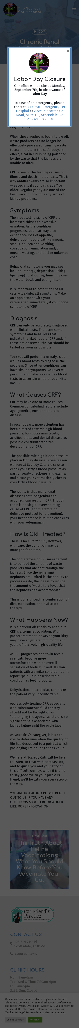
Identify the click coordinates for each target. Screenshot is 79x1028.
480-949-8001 (44, 119)
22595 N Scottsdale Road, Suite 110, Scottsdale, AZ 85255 (39, 115)
